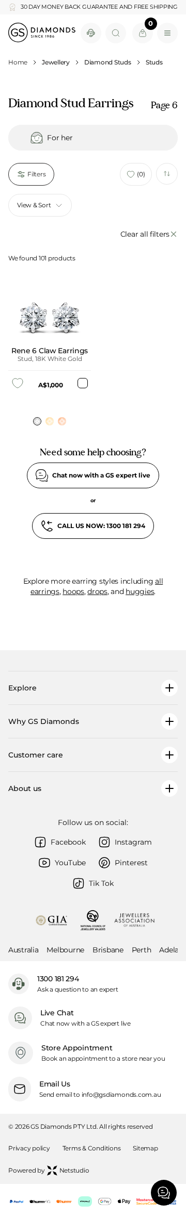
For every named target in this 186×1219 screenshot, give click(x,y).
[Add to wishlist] (17, 383)
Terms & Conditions (92, 1148)
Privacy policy (29, 1148)
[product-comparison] (167, 174)
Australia (23, 949)
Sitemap (145, 1148)
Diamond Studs (107, 62)
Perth (141, 949)
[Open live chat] (91, 33)
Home (17, 62)
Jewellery (56, 62)
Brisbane (107, 949)
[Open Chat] (164, 1193)
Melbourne (65, 949)
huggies (140, 591)
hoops (73, 591)
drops (97, 591)
